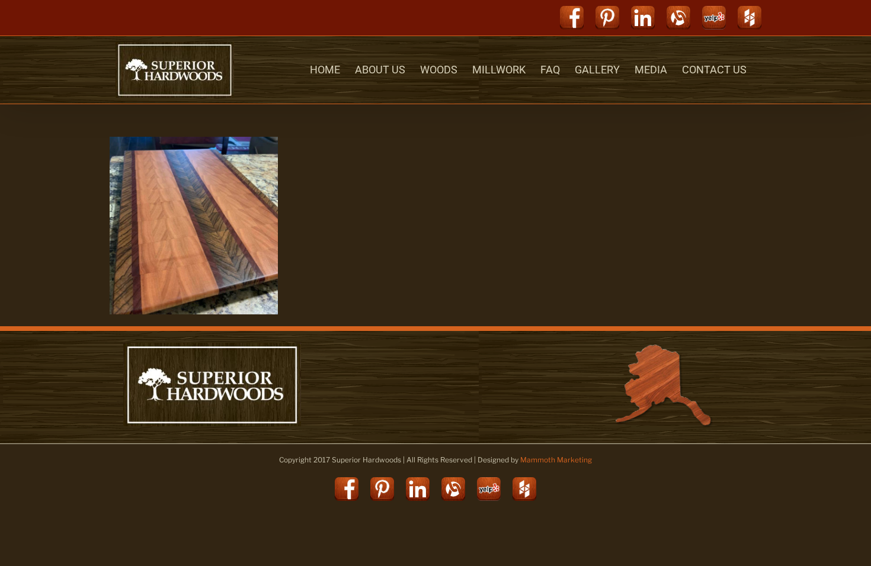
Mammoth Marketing (556, 459)
